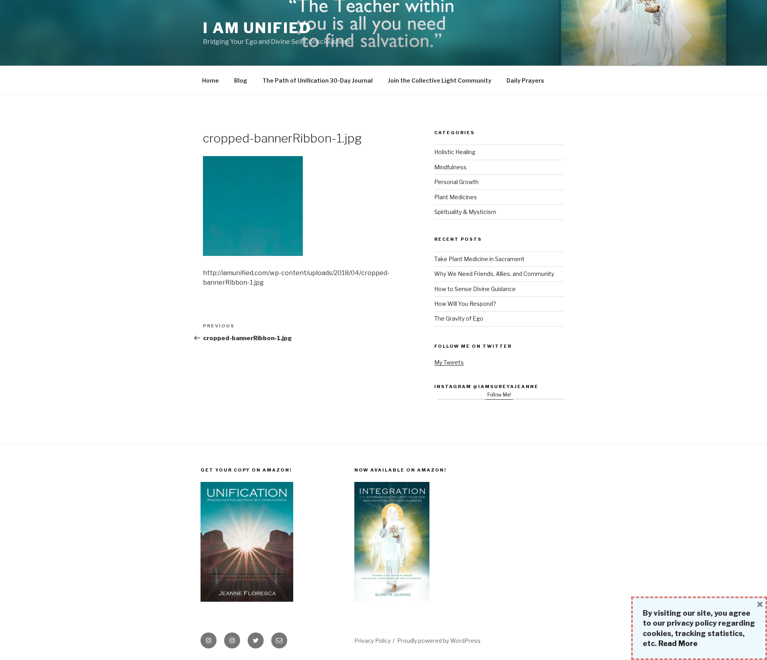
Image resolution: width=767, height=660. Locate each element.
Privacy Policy (372, 640)
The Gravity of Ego (458, 318)
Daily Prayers (525, 80)
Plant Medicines (455, 197)
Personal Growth (456, 181)
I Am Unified (257, 28)
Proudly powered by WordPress (439, 640)
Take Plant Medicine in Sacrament (479, 259)
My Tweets (449, 362)
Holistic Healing (454, 152)
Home (210, 80)
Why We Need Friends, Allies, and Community (494, 273)
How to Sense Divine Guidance (475, 288)
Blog (240, 80)
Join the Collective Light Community (439, 80)
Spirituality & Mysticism (465, 211)
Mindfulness (450, 167)
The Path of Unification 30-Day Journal (317, 80)
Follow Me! (499, 395)
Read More (677, 643)
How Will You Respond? (465, 303)
